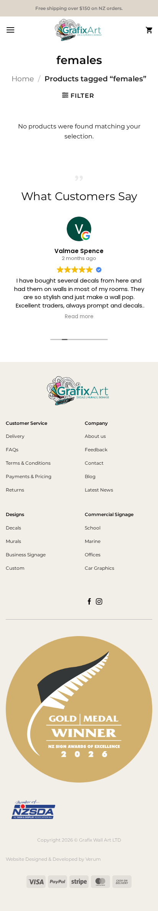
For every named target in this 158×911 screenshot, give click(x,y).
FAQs (12, 449)
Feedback (96, 449)
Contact (94, 463)
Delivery (15, 436)
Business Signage (26, 554)
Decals (13, 528)
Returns (15, 490)
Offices (92, 554)
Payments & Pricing (28, 476)
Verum (93, 859)
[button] (10, 29)
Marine (92, 541)
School (92, 528)
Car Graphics (99, 568)
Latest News (99, 490)
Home (23, 78)
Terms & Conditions (28, 463)
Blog (90, 476)
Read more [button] (79, 316)
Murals (13, 541)
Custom (15, 568)
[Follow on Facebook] (89, 602)
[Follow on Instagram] (99, 602)
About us (95, 436)
